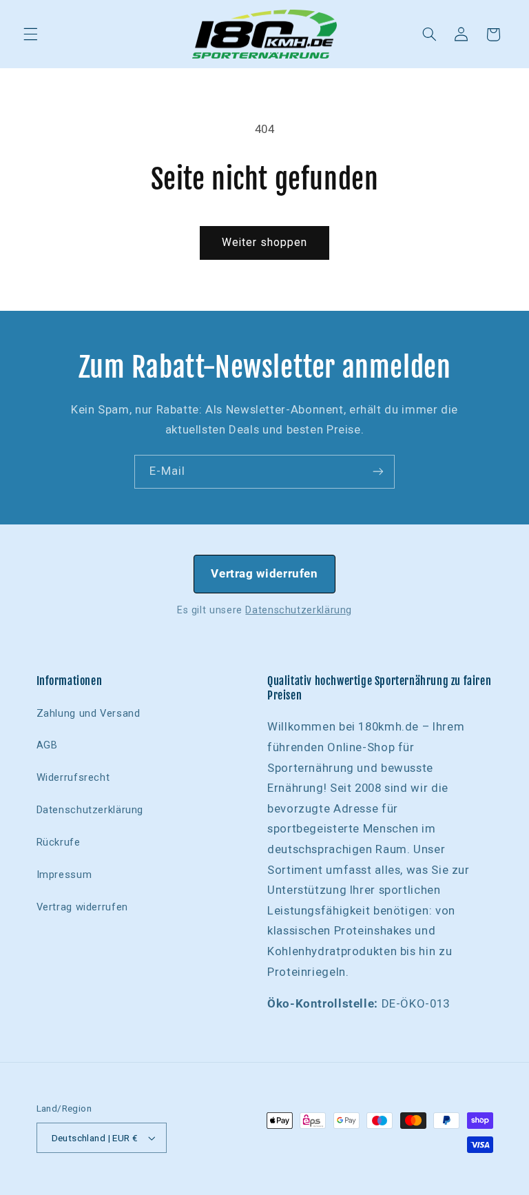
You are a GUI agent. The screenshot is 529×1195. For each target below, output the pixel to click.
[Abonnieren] (378, 472)
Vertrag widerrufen (264, 573)
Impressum (64, 874)
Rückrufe (59, 842)
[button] (30, 34)
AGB (47, 745)
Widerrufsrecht (73, 777)
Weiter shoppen (265, 242)
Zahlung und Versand (89, 713)
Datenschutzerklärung (298, 609)
